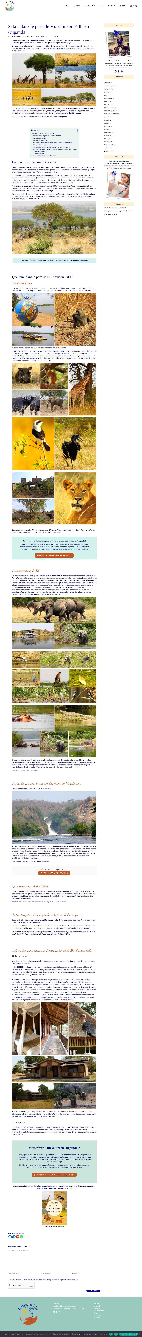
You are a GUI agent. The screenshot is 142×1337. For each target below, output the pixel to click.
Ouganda (26, 36)
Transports (41, 153)
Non (116, 1334)
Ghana (106, 123)
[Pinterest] (17, 1236)
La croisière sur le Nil (42, 140)
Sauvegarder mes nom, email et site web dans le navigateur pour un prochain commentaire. (44, 1279)
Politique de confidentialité (128, 1334)
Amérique (107, 89)
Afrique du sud (110, 86)
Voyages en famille (110, 214)
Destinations (99, 1311)
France (107, 120)
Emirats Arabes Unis (112, 114)
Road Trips (118, 211)
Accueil (97, 1306)
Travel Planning (128, 211)
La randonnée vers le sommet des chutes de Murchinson (54, 143)
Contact (97, 1318)
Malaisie (107, 126)
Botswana (108, 98)
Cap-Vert (107, 104)
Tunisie (107, 148)
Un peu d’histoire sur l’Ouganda (43, 133)
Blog (96, 1313)
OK (111, 1334)
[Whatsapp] (21, 1236)
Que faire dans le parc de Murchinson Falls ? (47, 136)
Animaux (107, 207)
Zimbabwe (108, 151)
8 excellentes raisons (62, 260)
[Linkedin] (14, 1236)
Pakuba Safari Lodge (22, 979)
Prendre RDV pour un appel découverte (69, 1308)
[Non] (140, 1334)
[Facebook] (10, 1236)
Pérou (106, 135)
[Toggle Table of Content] (75, 130)
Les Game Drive (41, 138)
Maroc (106, 129)
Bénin (106, 95)
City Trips (114, 207)
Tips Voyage (108, 145)
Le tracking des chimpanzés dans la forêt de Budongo (53, 147)
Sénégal (107, 142)
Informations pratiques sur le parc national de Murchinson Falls (56, 149)
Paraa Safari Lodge (21, 1111)
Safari (32, 36)
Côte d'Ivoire (109, 111)
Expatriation (122, 207)
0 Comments (55, 36)
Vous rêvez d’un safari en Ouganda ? (44, 156)
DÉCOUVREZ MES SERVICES (54, 873)
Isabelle (13, 36)
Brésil (106, 101)
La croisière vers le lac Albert (45, 145)
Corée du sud (109, 108)
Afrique (19, 36)
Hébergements (42, 151)
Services (97, 1308)
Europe (107, 117)
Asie (105, 92)
